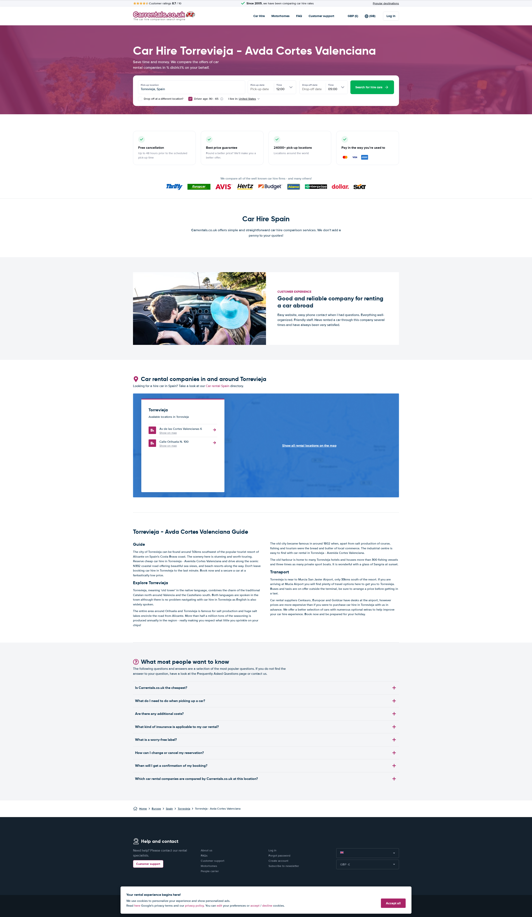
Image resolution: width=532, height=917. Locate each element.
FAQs (204, 855)
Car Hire (259, 16)
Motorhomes (280, 16)
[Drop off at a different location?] (140, 99)
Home (143, 808)
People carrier (210, 871)
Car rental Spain (217, 386)
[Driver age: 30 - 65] (190, 99)
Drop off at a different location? (163, 99)
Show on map (168, 433)
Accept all (393, 903)
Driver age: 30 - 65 (206, 99)
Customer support (321, 16)
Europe (156, 808)
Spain (169, 808)
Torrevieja (184, 808)
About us (206, 850)
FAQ (299, 16)
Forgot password (279, 855)
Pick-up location (150, 85)
